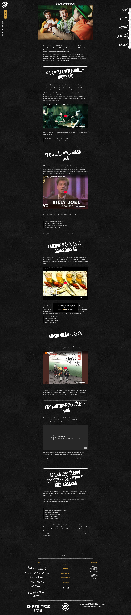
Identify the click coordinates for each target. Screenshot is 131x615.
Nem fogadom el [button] (70, 309)
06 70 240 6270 (67, 592)
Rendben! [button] (65, 309)
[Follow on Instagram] (68, 588)
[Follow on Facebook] (63, 588)
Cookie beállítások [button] (59, 309)
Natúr (93, 606)
